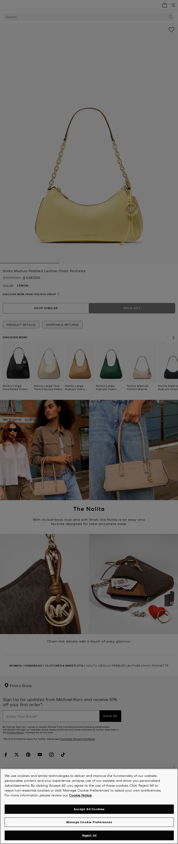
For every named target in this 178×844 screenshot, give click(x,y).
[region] (89, 806)
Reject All (89, 835)
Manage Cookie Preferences (89, 822)
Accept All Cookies (89, 809)
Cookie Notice (80, 795)
